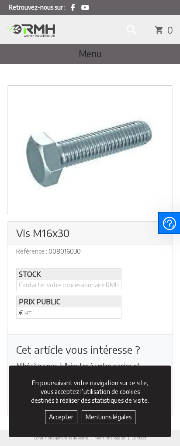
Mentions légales (109, 437)
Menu (90, 53)
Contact (139, 438)
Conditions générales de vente (61, 437)
